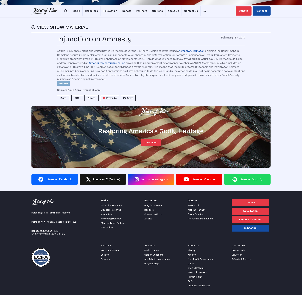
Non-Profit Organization (200, 259)
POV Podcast (108, 227)
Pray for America (153, 205)
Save (130, 98)
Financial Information (199, 285)
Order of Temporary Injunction (107, 63)
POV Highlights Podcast (113, 223)
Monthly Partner (196, 210)
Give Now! (151, 142)
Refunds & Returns (241, 259)
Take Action (250, 211)
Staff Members (196, 268)
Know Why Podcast (111, 218)
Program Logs (151, 263)
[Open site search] (65, 11)
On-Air (191, 263)
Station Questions (153, 255)
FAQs (190, 281)
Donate (243, 10)
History (192, 250)
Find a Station (151, 250)
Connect (261, 10)
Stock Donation (196, 214)
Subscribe (250, 228)
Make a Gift (194, 205)
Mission (192, 255)
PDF (77, 98)
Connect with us (153, 214)
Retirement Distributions (200, 218)
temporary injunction (191, 50)
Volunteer (237, 255)
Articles (148, 218)
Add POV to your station (157, 259)
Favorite (111, 98)
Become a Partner (250, 219)
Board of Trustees (197, 272)
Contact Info (238, 250)
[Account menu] (205, 11)
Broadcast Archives (111, 210)
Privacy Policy (195, 277)
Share (91, 98)
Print (63, 98)
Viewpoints (106, 214)
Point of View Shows (111, 205)
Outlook (105, 255)
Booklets (149, 210)
